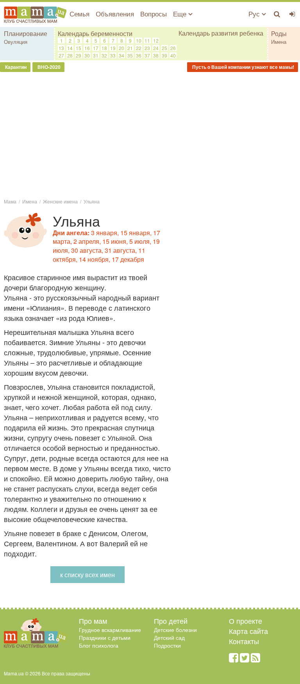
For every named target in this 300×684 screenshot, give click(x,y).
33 (113, 55)
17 (95, 48)
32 (104, 55)
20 (121, 48)
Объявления (115, 13)
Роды (279, 33)
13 (61, 48)
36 (138, 55)
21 (130, 48)
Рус (255, 13)
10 (138, 40)
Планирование (25, 33)
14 (70, 48)
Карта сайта (248, 631)
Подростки (167, 645)
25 (164, 48)
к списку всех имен (87, 574)
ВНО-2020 (48, 66)
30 (87, 55)
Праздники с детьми (104, 637)
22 (138, 48)
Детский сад (169, 637)
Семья (79, 13)
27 (61, 55)
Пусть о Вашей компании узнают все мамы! (242, 66)
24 (156, 48)
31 (95, 55)
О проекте (245, 621)
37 (147, 55)
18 (104, 48)
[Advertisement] (150, 134)
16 (87, 48)
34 (121, 55)
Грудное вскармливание (110, 630)
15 (78, 48)
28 (70, 55)
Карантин (15, 66)
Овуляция (15, 41)
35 (130, 55)
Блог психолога (98, 645)
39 (164, 55)
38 (156, 55)
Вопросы (153, 13)
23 (147, 48)
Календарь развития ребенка (221, 33)
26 (173, 48)
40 (173, 55)
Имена (278, 41)
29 (78, 55)
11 (147, 40)
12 (156, 40)
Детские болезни (175, 630)
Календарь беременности (95, 33)
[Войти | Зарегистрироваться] (292, 13)
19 (113, 48)
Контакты (244, 641)
